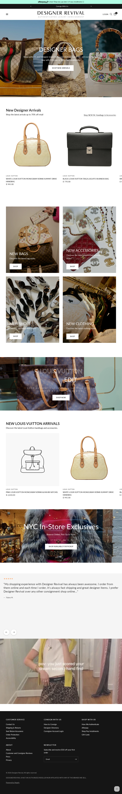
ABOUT (9, 745)
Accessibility (11, 738)
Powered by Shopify (13, 783)
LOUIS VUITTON (12, 176)
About (8, 750)
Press (8, 757)
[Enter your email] (75, 759)
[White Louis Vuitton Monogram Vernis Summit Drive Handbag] (32, 146)
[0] (114, 14)
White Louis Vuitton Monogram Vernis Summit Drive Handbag (31, 180)
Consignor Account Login (54, 731)
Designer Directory (51, 728)
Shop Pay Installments (90, 731)
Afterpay (85, 728)
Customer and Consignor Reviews (19, 753)
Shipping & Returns (13, 728)
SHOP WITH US (89, 719)
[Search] (111, 14)
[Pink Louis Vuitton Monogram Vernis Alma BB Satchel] (32, 459)
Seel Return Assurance (14, 731)
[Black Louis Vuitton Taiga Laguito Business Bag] (89, 146)
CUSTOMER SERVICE (15, 719)
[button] (61, 68)
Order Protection (12, 735)
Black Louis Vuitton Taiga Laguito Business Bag (86, 179)
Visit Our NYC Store (61, 6)
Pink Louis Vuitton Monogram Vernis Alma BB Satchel (32, 492)
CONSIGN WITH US (52, 719)
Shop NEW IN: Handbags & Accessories (100, 115)
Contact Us (10, 724)
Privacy (9, 760)
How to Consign (50, 724)
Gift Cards (86, 735)
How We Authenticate (90, 724)
